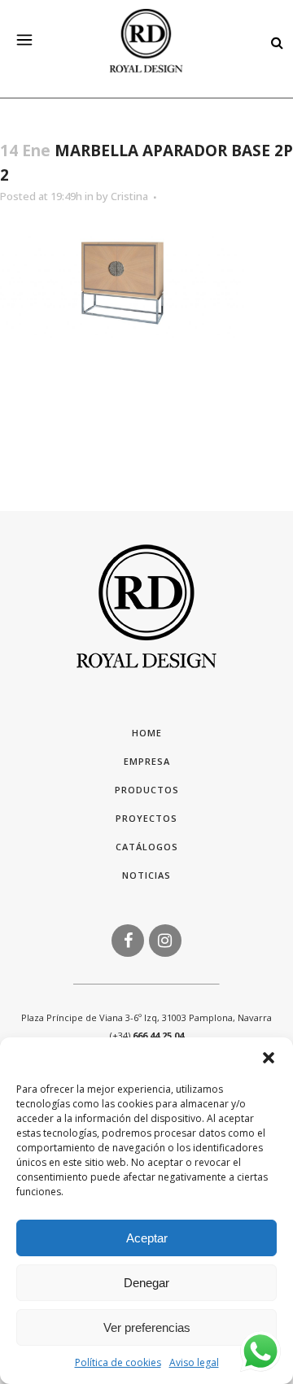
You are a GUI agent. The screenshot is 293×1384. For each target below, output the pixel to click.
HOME (147, 733)
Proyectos (146, 818)
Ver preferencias (146, 1327)
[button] (268, 1058)
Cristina (129, 196)
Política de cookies (118, 1362)
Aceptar (147, 1238)
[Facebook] (127, 939)
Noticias (146, 875)
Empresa (147, 761)
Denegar (146, 1283)
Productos (147, 790)
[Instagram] (165, 939)
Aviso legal (194, 1362)
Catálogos (147, 846)
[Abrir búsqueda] (273, 41)
